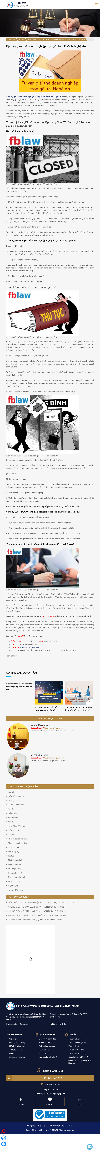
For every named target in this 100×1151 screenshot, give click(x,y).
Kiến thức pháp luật (17, 1046)
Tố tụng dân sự (14, 868)
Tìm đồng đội (13, 851)
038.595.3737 (53, 1077)
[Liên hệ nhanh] (3, 1131)
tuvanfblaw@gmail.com (54, 728)
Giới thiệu (13, 1039)
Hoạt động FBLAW (16, 826)
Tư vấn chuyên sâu (76, 1050)
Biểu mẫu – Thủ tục (16, 796)
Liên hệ (12, 1053)
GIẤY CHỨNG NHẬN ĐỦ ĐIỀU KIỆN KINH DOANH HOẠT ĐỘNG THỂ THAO (41, 902)
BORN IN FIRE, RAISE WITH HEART (21, 5)
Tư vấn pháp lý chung (77, 1053)
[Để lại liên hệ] (90, 1146)
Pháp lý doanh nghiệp (17, 839)
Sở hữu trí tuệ (13, 847)
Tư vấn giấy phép (75, 1039)
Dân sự (11, 800)
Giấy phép (12, 813)
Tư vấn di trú (73, 1046)
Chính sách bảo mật (17, 1057)
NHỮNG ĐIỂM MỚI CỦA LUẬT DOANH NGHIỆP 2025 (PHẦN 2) (36, 907)
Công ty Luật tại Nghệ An (78, 1057)
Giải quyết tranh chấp (47, 1039)
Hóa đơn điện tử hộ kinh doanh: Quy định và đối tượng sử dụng (35, 919)
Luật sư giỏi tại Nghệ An (48, 1057)
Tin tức (11, 856)
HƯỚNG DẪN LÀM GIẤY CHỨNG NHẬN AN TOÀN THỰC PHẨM (37, 915)
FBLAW (25, 99)
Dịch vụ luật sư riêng (47, 1046)
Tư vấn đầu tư (14, 881)
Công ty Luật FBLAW (29, 647)
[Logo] (11, 1006)
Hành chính (13, 817)
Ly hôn (11, 834)
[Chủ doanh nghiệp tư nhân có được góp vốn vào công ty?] (79, 692)
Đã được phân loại (16, 804)
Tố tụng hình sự (15, 873)
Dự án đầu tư (44, 1050)
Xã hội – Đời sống (15, 890)
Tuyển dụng (13, 885)
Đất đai (11, 809)
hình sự (11, 822)
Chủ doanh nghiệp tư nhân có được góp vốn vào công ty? (79, 708)
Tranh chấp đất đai (16, 877)
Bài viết (11, 792)
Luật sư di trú (13, 830)
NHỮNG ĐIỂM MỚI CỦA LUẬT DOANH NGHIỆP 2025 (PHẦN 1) (36, 911)
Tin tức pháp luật (15, 860)
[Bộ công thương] (50, 1114)
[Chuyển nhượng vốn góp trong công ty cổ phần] (49, 692)
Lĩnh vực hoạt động (17, 1043)
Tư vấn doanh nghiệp (77, 1043)
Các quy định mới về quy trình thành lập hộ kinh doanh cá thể (20, 687)
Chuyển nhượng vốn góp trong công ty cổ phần (46, 708)
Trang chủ (31, 1126)
